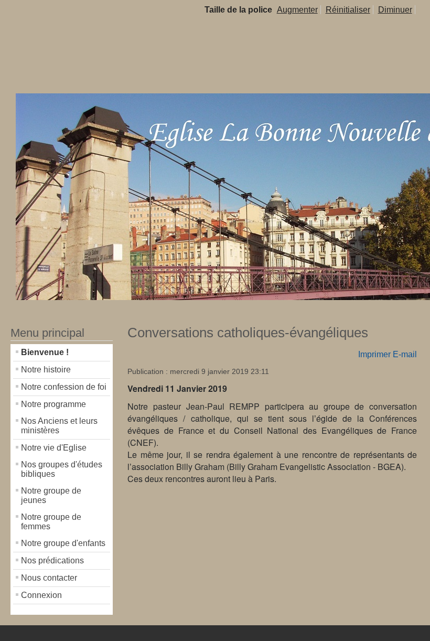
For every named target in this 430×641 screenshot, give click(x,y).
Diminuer (395, 9)
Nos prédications (52, 560)
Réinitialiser (348, 9)
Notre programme (53, 404)
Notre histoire (46, 369)
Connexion (41, 595)
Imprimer (374, 354)
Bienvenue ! (45, 352)
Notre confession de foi (63, 386)
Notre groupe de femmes (51, 521)
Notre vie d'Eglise (54, 447)
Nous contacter (49, 577)
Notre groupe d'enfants (63, 543)
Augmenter (297, 9)
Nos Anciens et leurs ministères (59, 425)
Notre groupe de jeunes (51, 495)
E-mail (405, 354)
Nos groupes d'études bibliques (61, 469)
